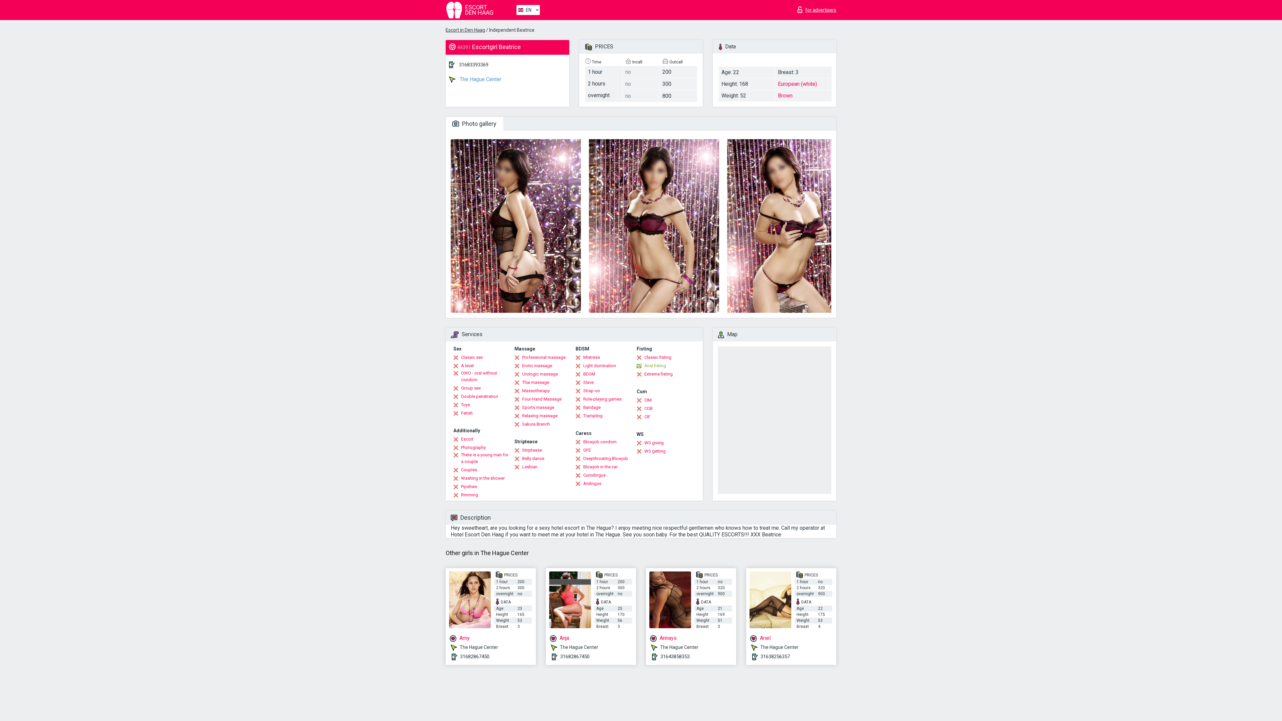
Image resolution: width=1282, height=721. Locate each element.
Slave (588, 382)
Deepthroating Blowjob (605, 458)
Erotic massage (537, 365)
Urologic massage (540, 374)
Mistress (591, 357)
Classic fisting (657, 357)
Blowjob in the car (600, 466)
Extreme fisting (658, 374)
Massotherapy (536, 390)
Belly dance (533, 458)
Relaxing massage (540, 415)
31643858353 (675, 657)
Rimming (469, 494)
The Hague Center (479, 79)
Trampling (593, 415)
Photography (473, 447)
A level (467, 365)
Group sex (471, 388)
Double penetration (479, 396)
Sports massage (538, 407)
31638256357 (775, 657)
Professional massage (544, 357)
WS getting (655, 451)
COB (648, 408)
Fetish (467, 413)
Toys (465, 404)
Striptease (532, 450)
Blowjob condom (600, 441)
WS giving (654, 442)
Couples (469, 469)
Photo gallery (478, 123)
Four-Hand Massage (542, 399)
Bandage (592, 407)
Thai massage (535, 382)
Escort (467, 439)
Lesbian (530, 466)
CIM (648, 400)
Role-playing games (602, 399)
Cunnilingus (594, 475)
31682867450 (474, 657)
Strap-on (591, 390)
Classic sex (472, 357)
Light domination (599, 365)
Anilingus (592, 483)
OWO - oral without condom (479, 376)
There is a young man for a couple (484, 458)
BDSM (589, 374)
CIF (647, 416)
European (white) (797, 84)
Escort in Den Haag (465, 30)
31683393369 (473, 65)
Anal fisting (655, 365)
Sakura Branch (536, 424)
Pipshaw (469, 486)
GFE (587, 450)
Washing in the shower (483, 478)
